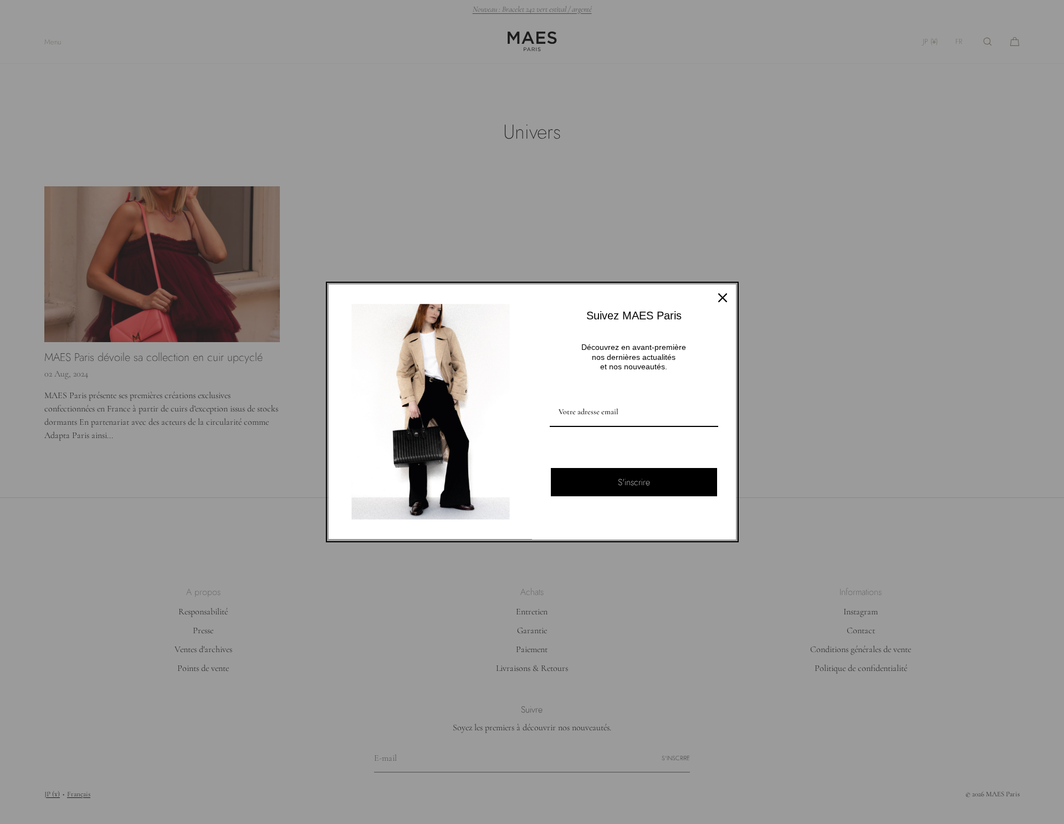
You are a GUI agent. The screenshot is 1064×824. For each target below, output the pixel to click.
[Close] (722, 297)
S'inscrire (634, 482)
